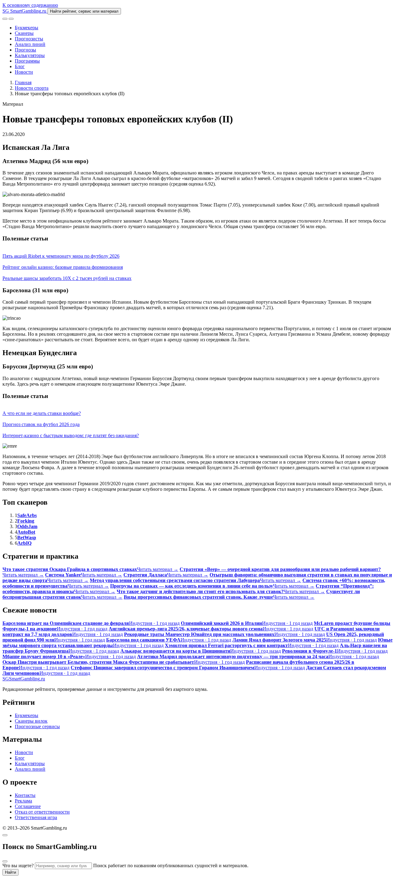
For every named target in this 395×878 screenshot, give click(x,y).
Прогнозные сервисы (37, 726)
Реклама (23, 800)
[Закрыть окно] (4, 835)
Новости (24, 72)
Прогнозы (25, 49)
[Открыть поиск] (4, 19)
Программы (27, 61)
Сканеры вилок (31, 721)
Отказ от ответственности (42, 811)
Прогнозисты (29, 38)
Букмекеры (26, 27)
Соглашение (28, 806)
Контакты (25, 795)
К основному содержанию (30, 5)
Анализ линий (30, 44)
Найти (10, 872)
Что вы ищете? (18, 865)
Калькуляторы (30, 55)
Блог (20, 66)
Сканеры (24, 33)
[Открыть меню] (11, 19)
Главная (23, 82)
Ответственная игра (36, 817)
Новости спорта (31, 88)
